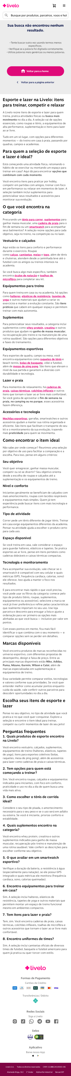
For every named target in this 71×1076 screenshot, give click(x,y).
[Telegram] (39, 1022)
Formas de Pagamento (35, 978)
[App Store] (33, 1055)
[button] (54, 5)
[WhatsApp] (31, 1022)
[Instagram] (15, 1022)
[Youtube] (48, 1022)
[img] (39, 1037)
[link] (11, 5)
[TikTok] (23, 1022)
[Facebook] (56, 1022)
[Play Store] (38, 1055)
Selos (35, 1030)
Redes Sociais (35, 1011)
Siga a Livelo (35, 1016)
